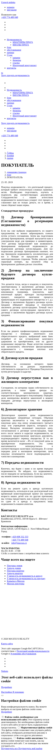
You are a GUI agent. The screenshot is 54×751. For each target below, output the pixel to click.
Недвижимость (14, 39)
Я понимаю (18, 692)
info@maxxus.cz (19, 543)
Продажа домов (14, 565)
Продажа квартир (15, 571)
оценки (10, 52)
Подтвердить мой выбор (30, 748)
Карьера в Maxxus (15, 581)
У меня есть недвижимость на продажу (26, 578)
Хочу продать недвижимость (15, 75)
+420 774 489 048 (19, 540)
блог (9, 47)
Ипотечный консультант (25, 65)
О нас (10, 55)
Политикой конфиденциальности (33, 651)
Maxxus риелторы (15, 583)
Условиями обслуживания (23, 653)
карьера (10, 7)
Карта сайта (7, 643)
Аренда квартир (15, 573)
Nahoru (4, 671)
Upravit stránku (8, 2)
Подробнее (6, 687)
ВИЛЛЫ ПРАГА (21, 45)
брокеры (17, 60)
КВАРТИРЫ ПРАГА (23, 42)
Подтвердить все (9, 748)
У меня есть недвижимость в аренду (24, 576)
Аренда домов (14, 568)
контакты (11, 68)
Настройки (7, 692)
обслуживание (14, 50)
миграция (11, 10)
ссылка (16, 63)
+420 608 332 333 (19, 536)
